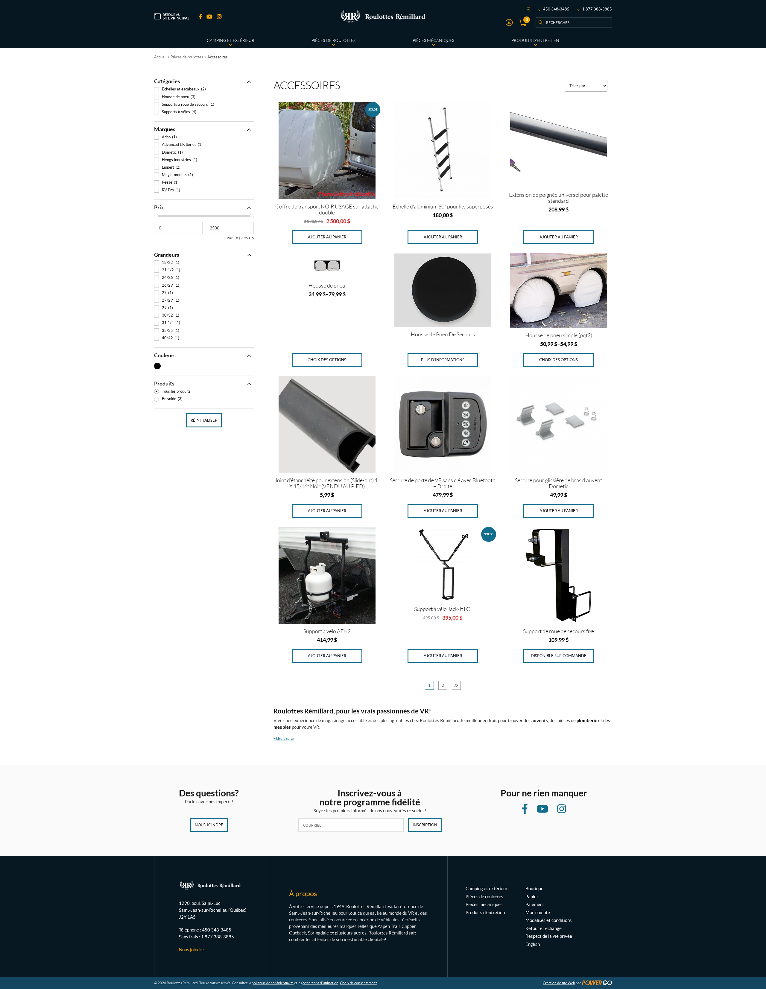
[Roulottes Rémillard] (383, 16)
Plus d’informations (442, 360)
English (532, 944)
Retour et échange (543, 928)
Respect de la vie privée (548, 936)
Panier (531, 896)
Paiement (534, 904)
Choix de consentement (358, 983)
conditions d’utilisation (320, 983)
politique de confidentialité (273, 983)
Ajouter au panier (327, 237)
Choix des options (327, 360)
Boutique (534, 888)
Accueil (160, 57)
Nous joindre (209, 825)
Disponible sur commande (558, 656)
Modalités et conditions (548, 920)
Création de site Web (559, 983)
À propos (303, 894)
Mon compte (537, 912)
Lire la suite (283, 738)
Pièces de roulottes (187, 57)
